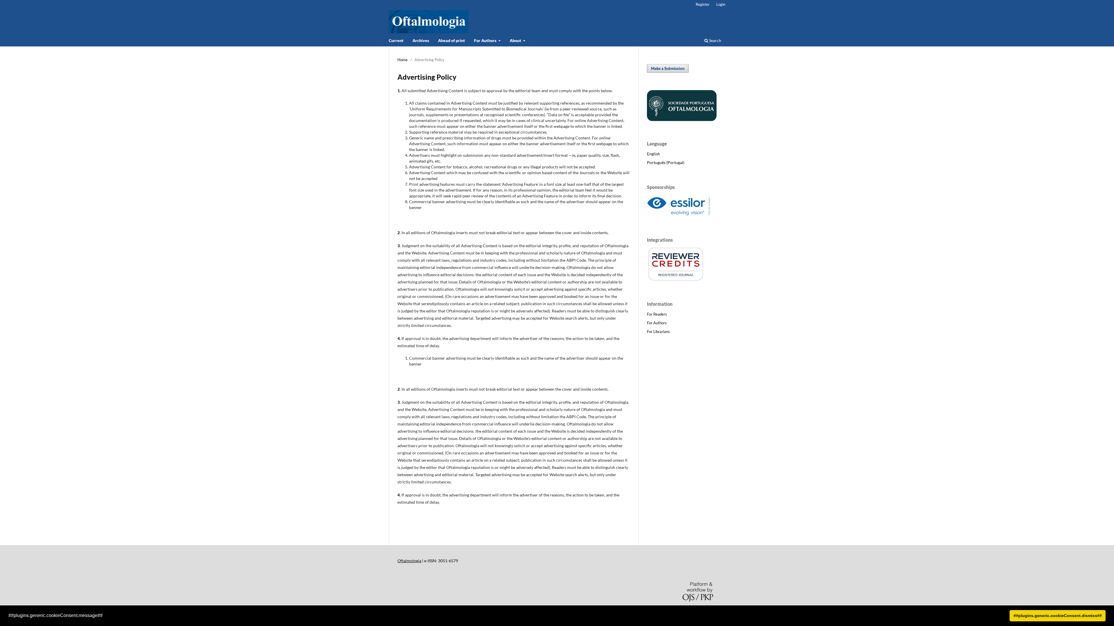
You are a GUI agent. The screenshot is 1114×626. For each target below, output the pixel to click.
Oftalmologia (409, 560)
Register (703, 4)
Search (714, 40)
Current (396, 40)
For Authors (485, 40)
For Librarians (658, 331)
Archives (421, 40)
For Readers (657, 314)
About (516, 40)
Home (402, 59)
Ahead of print (451, 40)
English (653, 153)
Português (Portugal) (665, 162)
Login (720, 4)
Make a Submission (668, 68)
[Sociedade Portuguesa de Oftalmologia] (682, 119)
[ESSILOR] (679, 215)
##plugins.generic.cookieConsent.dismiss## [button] (1058, 615)
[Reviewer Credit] (676, 279)
